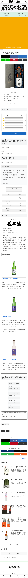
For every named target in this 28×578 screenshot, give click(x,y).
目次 (12, 92)
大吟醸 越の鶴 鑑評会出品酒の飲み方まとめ (13, 103)
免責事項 (21, 571)
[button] (22, 60)
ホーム (7, 570)
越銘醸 (3, 430)
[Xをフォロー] (20, 451)
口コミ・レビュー (7, 94)
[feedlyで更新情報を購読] (7, 454)
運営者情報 (20, 570)
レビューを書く (14, 133)
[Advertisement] (13, 32)
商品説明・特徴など (8, 100)
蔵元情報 (5, 102)
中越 (8, 430)
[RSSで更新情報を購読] (20, 454)
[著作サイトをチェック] (7, 451)
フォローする (5, 424)
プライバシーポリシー (7, 571)
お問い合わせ (14, 573)
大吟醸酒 (12, 430)
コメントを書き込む (14, 553)
